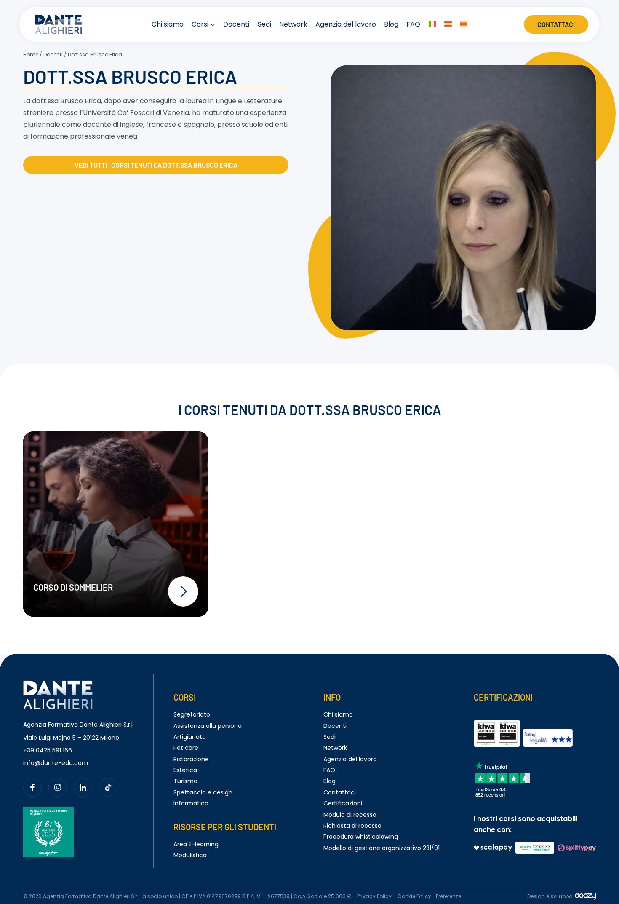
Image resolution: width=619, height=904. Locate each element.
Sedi (264, 24)
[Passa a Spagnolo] (448, 24)
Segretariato (191, 714)
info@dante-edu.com (55, 763)
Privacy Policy (374, 896)
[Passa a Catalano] (463, 24)
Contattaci (556, 24)
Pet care (185, 748)
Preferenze (448, 896)
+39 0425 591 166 (47, 750)
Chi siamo (168, 24)
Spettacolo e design (202, 792)
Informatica (190, 803)
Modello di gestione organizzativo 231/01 (381, 848)
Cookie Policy (414, 896)
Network (293, 24)
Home (30, 54)
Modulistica (190, 855)
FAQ (413, 24)
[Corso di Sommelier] (115, 524)
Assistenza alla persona (207, 726)
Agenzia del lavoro (345, 24)
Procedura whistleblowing (360, 836)
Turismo (185, 781)
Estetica (185, 770)
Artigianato (189, 737)
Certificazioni (342, 803)
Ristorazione (191, 759)
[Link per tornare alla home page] (58, 685)
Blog (391, 24)
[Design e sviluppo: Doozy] (585, 898)
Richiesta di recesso (352, 825)
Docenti (236, 24)
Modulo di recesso (349, 814)
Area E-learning (196, 844)
